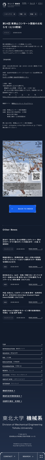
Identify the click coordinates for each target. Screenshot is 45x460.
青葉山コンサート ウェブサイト (22, 104)
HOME (24, 3)
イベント (40, 3)
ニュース (32, 3)
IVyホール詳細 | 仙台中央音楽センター (16, 77)
